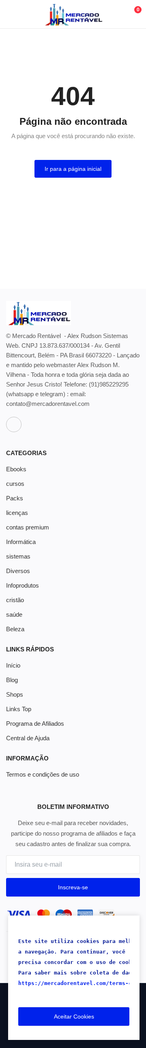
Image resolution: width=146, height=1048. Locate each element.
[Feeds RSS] (13, 424)
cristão (15, 599)
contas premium (27, 527)
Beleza (15, 629)
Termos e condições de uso (42, 774)
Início (13, 665)
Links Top (18, 709)
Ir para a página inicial (73, 169)
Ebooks (16, 469)
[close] (131, 923)
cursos (15, 483)
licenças (17, 512)
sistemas (18, 556)
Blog (12, 679)
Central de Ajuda (27, 738)
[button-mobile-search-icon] (114, 14)
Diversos (18, 570)
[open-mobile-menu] (12, 14)
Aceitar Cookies (74, 1016)
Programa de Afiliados (35, 723)
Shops (14, 694)
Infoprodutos (22, 585)
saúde (14, 614)
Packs (14, 498)
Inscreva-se (73, 887)
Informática (21, 541)
